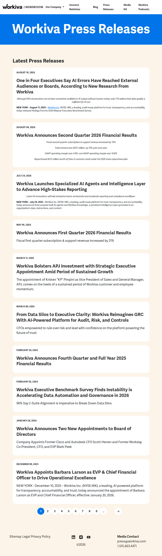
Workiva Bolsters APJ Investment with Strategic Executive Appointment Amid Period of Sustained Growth (76, 269)
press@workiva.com (131, 541)
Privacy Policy (40, 536)
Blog (95, 7)
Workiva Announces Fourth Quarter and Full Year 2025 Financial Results (71, 361)
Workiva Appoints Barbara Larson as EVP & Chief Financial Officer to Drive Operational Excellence (76, 475)
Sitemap (15, 536)
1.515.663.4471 (127, 546)
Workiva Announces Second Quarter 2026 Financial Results (76, 135)
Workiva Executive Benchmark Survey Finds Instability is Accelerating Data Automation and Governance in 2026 (74, 392)
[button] (55, 7)
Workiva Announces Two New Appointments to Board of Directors (73, 431)
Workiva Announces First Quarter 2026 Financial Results (73, 233)
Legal (26, 536)
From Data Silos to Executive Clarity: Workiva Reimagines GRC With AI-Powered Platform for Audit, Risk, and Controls (79, 317)
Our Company (53, 7)
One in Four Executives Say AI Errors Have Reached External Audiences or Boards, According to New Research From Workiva (77, 86)
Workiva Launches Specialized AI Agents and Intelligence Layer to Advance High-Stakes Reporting (81, 186)
